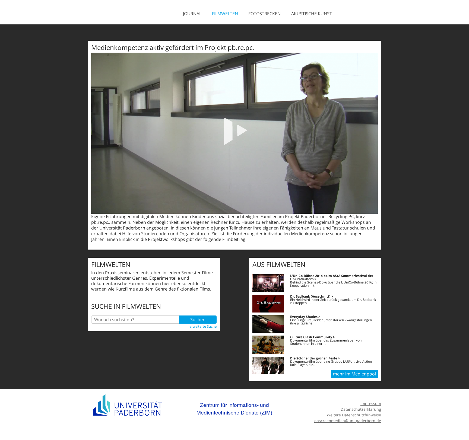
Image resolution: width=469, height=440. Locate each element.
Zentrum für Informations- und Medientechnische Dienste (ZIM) (234, 408)
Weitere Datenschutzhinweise (354, 414)
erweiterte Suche (203, 326)
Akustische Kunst (311, 14)
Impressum (370, 403)
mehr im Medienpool (354, 374)
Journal (192, 14)
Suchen (197, 320)
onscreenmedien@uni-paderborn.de (347, 420)
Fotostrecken (264, 14)
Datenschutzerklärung (361, 409)
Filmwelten (225, 14)
